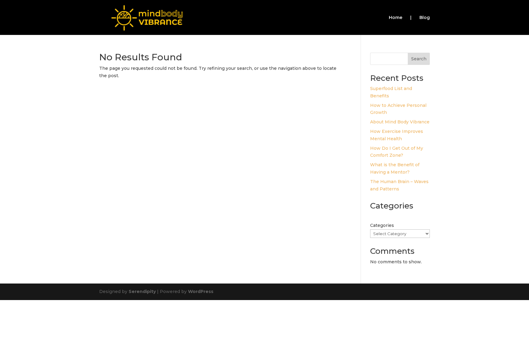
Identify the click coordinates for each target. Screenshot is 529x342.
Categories (382, 225)
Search (418, 59)
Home (395, 17)
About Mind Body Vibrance (400, 122)
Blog (424, 17)
